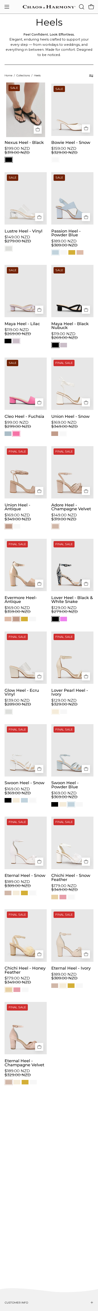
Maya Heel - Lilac (22, 324)
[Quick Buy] (38, 130)
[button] (81, 7)
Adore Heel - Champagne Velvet (71, 507)
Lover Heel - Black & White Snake (72, 600)
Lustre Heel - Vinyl (23, 231)
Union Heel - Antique (17, 507)
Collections (23, 75)
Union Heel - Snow (70, 416)
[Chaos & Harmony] (49, 7)
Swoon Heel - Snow (24, 783)
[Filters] (91, 75)
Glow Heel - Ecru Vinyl (22, 692)
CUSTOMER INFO (16, 1302)
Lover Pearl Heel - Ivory (69, 692)
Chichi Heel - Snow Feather (70, 877)
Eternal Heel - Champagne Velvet (24, 1063)
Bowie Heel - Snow (70, 142)
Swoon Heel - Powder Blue (65, 785)
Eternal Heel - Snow (25, 875)
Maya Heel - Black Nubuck (70, 326)
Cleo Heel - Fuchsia (24, 416)
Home (8, 75)
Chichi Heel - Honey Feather (25, 970)
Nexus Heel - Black (24, 142)
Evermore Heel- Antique (21, 600)
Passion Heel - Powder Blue (66, 233)
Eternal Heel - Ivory (71, 968)
